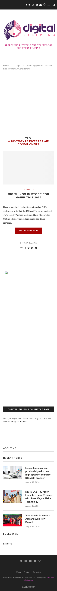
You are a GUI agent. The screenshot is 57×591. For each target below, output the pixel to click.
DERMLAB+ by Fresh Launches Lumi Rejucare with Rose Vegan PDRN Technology (39, 496)
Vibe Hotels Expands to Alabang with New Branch (38, 518)
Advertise (37, 572)
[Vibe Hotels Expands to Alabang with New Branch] (12, 520)
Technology (28, 190)
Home (6, 65)
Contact (27, 572)
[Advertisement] (28, 103)
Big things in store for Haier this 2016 (28, 196)
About (18, 572)
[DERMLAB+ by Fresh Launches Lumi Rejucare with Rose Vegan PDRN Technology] (12, 496)
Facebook (7, 543)
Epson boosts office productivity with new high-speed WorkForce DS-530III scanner (38, 473)
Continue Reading (28, 231)
